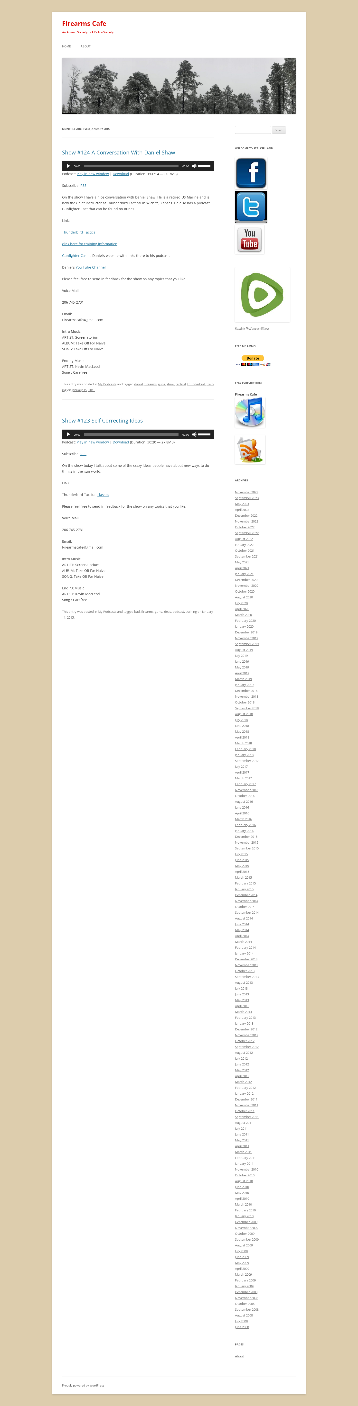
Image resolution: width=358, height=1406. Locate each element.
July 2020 (241, 603)
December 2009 (246, 1222)
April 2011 (242, 1146)
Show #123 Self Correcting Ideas (102, 420)
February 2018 (245, 749)
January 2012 (244, 1093)
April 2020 (242, 609)
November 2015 (246, 842)
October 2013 (244, 971)
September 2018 (247, 708)
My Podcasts (107, 384)
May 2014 (242, 930)
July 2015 (241, 854)
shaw (170, 384)
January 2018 (244, 755)
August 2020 (244, 597)
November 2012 (246, 1035)
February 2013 (245, 1017)
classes (103, 494)
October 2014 (244, 906)
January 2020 (244, 626)
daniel (138, 384)
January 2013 (244, 1023)
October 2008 (244, 1303)
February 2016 (245, 825)
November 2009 (246, 1228)
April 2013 (242, 1006)
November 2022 (246, 521)
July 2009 (241, 1251)
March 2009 (243, 1274)
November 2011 (246, 1105)
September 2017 (247, 760)
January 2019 (244, 685)
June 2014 (242, 924)
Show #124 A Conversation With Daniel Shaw (118, 152)
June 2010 (242, 1187)
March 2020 (243, 615)
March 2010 (243, 1204)
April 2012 (242, 1076)
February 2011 (245, 1157)
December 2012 (246, 1029)
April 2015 (242, 871)
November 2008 (246, 1298)
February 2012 (245, 1087)
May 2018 (242, 731)
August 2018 (244, 714)
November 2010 (246, 1169)
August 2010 (244, 1181)
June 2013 (242, 994)
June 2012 (242, 1064)
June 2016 (242, 807)
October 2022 (244, 527)
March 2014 (243, 941)
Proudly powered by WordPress (83, 1385)
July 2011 (241, 1128)
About (86, 46)
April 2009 (242, 1268)
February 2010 (245, 1210)
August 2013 (244, 982)
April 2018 (242, 737)
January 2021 (244, 574)
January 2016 (244, 831)
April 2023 (242, 509)
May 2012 (242, 1070)
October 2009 (244, 1233)
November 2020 (246, 585)
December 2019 (246, 632)
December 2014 (246, 895)
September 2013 (247, 976)
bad (137, 611)
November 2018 (246, 696)
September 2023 (247, 498)
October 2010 (244, 1175)
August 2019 (244, 650)
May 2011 (242, 1140)
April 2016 (242, 813)
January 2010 (244, 1216)
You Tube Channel (91, 267)
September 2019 (247, 644)
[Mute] (194, 166)
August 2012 (244, 1052)
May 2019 (242, 667)
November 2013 (246, 965)
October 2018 (244, 702)
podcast (178, 611)
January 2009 (244, 1286)
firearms (150, 384)
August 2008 (244, 1315)
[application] (138, 166)
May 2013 (242, 1000)
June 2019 (242, 661)
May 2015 (242, 866)
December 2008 (246, 1292)
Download (121, 173)
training (191, 611)
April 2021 (242, 568)
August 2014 (244, 918)
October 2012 (244, 1041)
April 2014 (242, 936)
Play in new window (93, 173)
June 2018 (242, 725)
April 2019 (242, 673)
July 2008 (241, 1321)
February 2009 (245, 1280)
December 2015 (246, 836)
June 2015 (242, 860)
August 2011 (244, 1122)
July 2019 (241, 655)
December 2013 (246, 959)
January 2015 (244, 889)
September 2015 (247, 848)
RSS (83, 185)
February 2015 (245, 883)
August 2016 (244, 801)
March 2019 (243, 679)
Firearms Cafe (84, 23)
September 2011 (247, 1117)
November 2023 (246, 492)
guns (161, 384)
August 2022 (244, 539)
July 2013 (241, 988)
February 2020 (245, 620)
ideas (167, 611)
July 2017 (241, 766)
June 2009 (242, 1257)
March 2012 (243, 1082)
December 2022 (246, 515)
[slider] (205, 165)
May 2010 (242, 1192)
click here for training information (89, 244)
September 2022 (247, 533)
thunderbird (196, 384)
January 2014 (244, 953)
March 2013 (243, 1011)
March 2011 (243, 1152)
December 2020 (246, 579)
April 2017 (242, 772)
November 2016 (246, 790)
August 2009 (244, 1245)
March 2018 (243, 743)
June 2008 (242, 1327)
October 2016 (244, 795)
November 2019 (246, 638)
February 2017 (245, 784)
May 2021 (242, 562)
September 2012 (247, 1047)
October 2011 (244, 1111)
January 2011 (244, 1163)
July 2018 (241, 720)
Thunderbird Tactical (79, 232)
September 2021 (247, 556)
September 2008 (247, 1309)
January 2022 (244, 544)
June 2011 (242, 1134)
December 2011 (246, 1099)
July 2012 (241, 1058)
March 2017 (243, 778)
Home (66, 46)
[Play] (68, 166)
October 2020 (244, 591)
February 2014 (245, 947)
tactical (181, 384)
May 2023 (242, 504)
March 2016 (243, 819)
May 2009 (242, 1263)
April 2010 (242, 1198)
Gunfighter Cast (75, 255)
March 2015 (243, 877)
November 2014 (246, 901)
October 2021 (244, 550)
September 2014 (247, 912)
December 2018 (246, 690)
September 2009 (247, 1239)
